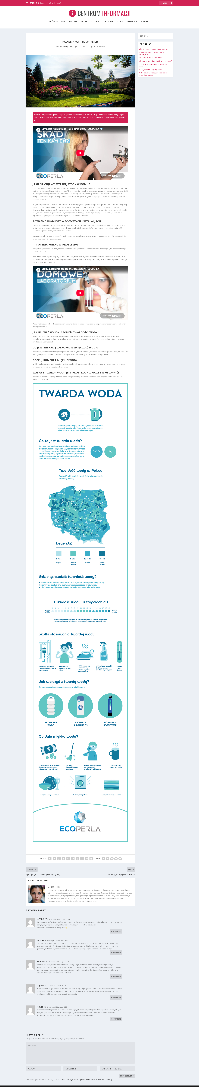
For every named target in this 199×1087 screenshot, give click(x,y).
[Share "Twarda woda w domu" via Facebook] (49, 858)
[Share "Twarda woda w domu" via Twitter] (54, 858)
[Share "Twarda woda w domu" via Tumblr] (63, 858)
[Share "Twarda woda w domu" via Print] (91, 858)
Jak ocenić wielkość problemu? (150, 58)
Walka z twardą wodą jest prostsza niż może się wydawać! (153, 74)
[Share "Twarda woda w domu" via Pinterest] (68, 858)
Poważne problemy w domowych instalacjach (151, 53)
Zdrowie (73, 21)
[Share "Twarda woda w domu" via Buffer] (77, 858)
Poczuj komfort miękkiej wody (150, 69)
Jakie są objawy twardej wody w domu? (153, 49)
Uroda (84, 21)
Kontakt (145, 21)
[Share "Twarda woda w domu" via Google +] (59, 858)
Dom (63, 21)
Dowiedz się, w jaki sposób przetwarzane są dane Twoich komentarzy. (86, 1079)
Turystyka (108, 21)
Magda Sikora (69, 46)
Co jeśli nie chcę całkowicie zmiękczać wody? (153, 65)
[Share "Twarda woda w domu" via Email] (86, 858)
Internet (95, 21)
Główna (53, 21)
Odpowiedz (116, 931)
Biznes (120, 21)
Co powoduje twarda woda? (50, 3)
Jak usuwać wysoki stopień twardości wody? (155, 61)
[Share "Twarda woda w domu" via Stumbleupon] (82, 858)
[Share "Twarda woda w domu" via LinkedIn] (72, 858)
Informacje (131, 21)
